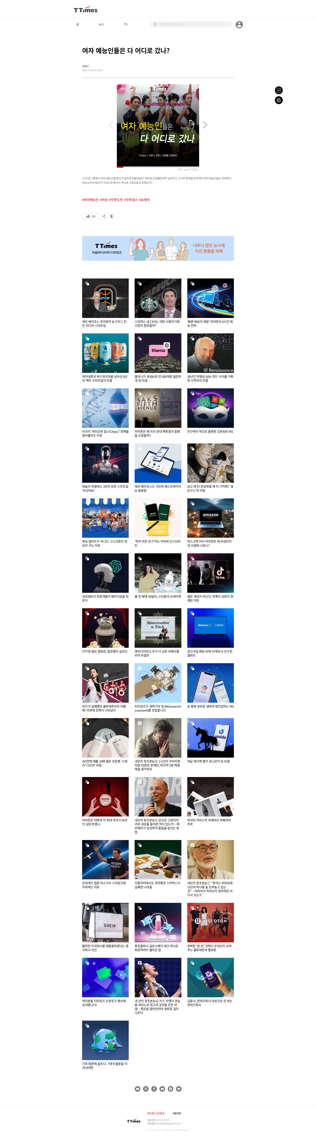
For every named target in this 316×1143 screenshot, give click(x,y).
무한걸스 (132, 199)
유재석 (145, 199)
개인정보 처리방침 (155, 1113)
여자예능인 (91, 199)
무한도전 (117, 199)
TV (125, 24)
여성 (105, 199)
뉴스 (101, 24)
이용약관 (177, 1113)
